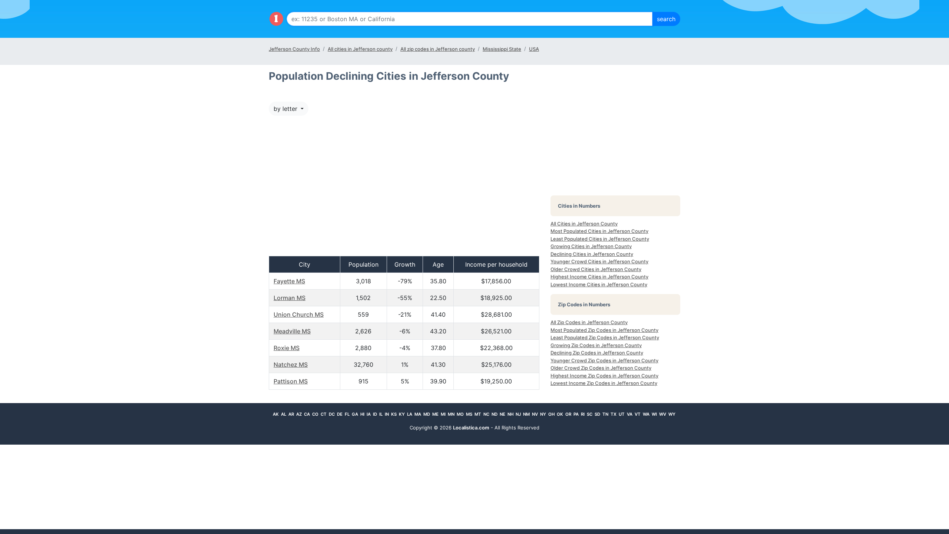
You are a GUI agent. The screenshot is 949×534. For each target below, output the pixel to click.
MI (443, 414)
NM (526, 414)
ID (375, 414)
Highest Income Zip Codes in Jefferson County (604, 376)
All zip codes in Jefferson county (437, 49)
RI (583, 414)
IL (381, 414)
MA (417, 414)
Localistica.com (471, 428)
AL (283, 414)
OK (560, 414)
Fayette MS (289, 281)
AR (291, 414)
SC (589, 414)
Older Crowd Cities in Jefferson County (595, 269)
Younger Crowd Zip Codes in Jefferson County (604, 360)
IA (369, 414)
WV (662, 414)
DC (332, 414)
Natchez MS (291, 364)
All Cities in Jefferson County (584, 224)
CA (307, 414)
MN (451, 414)
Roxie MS (287, 348)
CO (315, 414)
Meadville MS (292, 331)
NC (486, 414)
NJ (518, 414)
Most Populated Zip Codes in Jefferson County (604, 330)
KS (394, 414)
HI (362, 414)
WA (646, 414)
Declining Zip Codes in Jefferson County (596, 353)
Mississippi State (502, 49)
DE (340, 414)
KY (402, 414)
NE (502, 414)
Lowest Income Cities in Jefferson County (598, 284)
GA (355, 414)
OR (568, 414)
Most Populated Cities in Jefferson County (599, 231)
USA (534, 49)
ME (435, 414)
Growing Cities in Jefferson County (591, 246)
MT (477, 414)
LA (409, 414)
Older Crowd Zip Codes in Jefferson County (600, 368)
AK (276, 414)
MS (469, 414)
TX (613, 414)
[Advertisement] (404, 189)
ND (494, 414)
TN (605, 414)
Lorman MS (289, 297)
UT (622, 414)
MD (426, 414)
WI (654, 414)
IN (387, 414)
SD (597, 414)
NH (510, 414)
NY (543, 414)
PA (576, 414)
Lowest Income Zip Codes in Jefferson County (603, 383)
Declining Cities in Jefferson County (591, 254)
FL (347, 414)
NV (535, 414)
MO (460, 414)
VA (629, 414)
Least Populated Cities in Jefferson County (599, 239)
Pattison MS (291, 381)
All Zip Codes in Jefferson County (589, 322)
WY (671, 414)
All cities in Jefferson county (360, 49)
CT (324, 414)
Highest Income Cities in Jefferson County (599, 277)
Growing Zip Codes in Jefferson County (596, 345)
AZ (299, 414)
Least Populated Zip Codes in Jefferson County (604, 337)
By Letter (286, 108)
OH (551, 414)
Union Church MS (299, 314)
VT (638, 414)
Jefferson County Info (294, 49)
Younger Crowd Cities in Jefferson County (599, 261)
